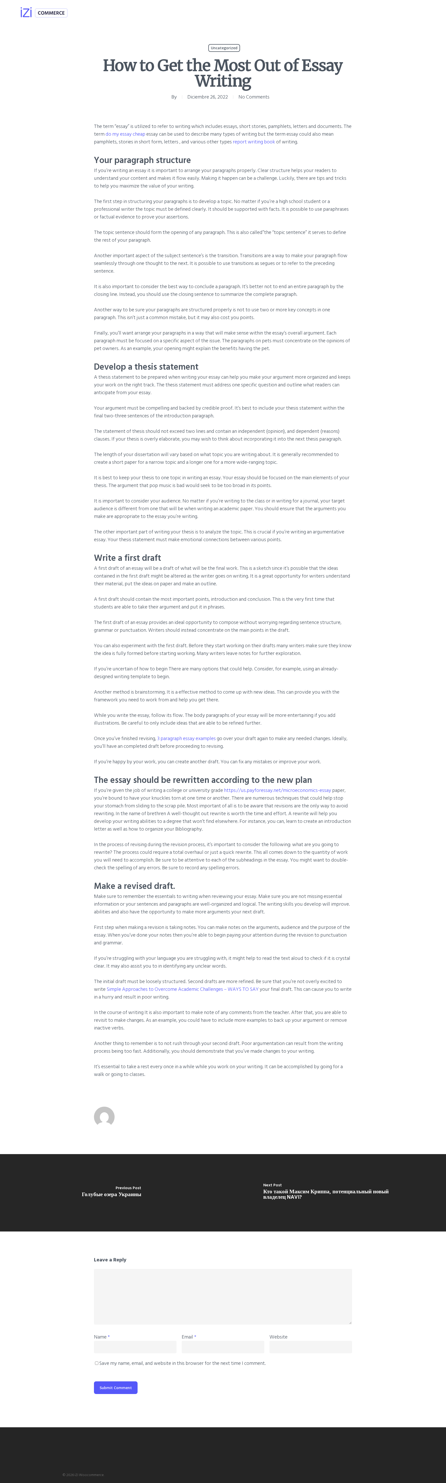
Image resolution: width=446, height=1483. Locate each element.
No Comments (253, 97)
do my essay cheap (125, 134)
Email (189, 1337)
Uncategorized (224, 47)
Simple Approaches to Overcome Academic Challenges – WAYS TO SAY (183, 989)
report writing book (254, 142)
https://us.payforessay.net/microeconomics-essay (277, 790)
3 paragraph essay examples (186, 738)
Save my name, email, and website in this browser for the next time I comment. (182, 1363)
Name (102, 1337)
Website (278, 1337)
